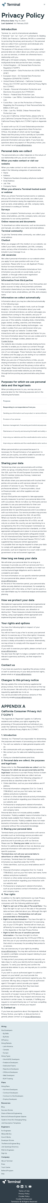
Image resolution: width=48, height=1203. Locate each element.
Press (3, 1164)
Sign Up (4, 1153)
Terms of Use (24, 1191)
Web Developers (9, 1075)
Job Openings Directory (9, 1147)
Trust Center (5, 1167)
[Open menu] (44, 4)
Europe (5, 1053)
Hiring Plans (5, 1086)
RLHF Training (8, 1079)
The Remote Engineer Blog (10, 1144)
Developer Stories (7, 1140)
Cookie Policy (24, 1196)
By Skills (6, 1033)
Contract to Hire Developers (13, 1096)
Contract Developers (10, 1093)
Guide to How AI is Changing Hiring (13, 1120)
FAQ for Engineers (7, 1150)
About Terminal (6, 1161)
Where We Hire (6, 1134)
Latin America (8, 1046)
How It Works (6, 1137)
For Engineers (6, 1131)
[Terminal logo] (11, 4)
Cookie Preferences (24, 1199)
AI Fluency (4, 1040)
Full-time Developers (10, 1090)
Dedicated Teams (9, 1066)
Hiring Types (5, 1056)
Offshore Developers (10, 1072)
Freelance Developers (10, 1063)
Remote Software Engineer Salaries (13, 1117)
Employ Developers (10, 1099)
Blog (3, 1107)
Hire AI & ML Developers (11, 1059)
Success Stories (7, 1110)
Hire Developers (6, 1030)
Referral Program (7, 1171)
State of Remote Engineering (11, 1113)
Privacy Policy (24, 1194)
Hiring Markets (6, 1043)
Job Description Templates (11, 1123)
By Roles (6, 1037)
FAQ (2, 1174)
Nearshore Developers (11, 1069)
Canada (6, 1050)
